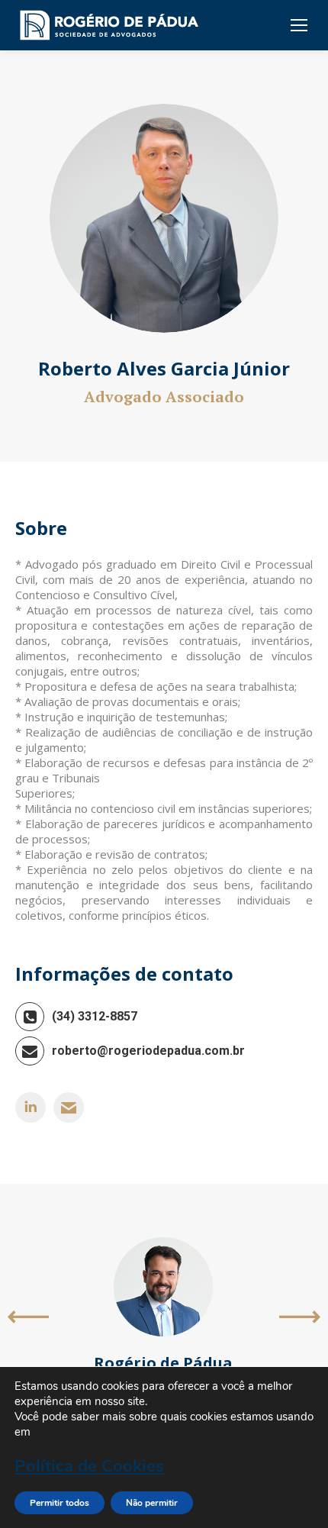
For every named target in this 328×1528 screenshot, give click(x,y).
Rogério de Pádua (163, 1362)
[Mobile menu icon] (299, 25)
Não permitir (152, 1503)
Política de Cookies (89, 1466)
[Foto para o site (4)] (164, 218)
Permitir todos (59, 1503)
